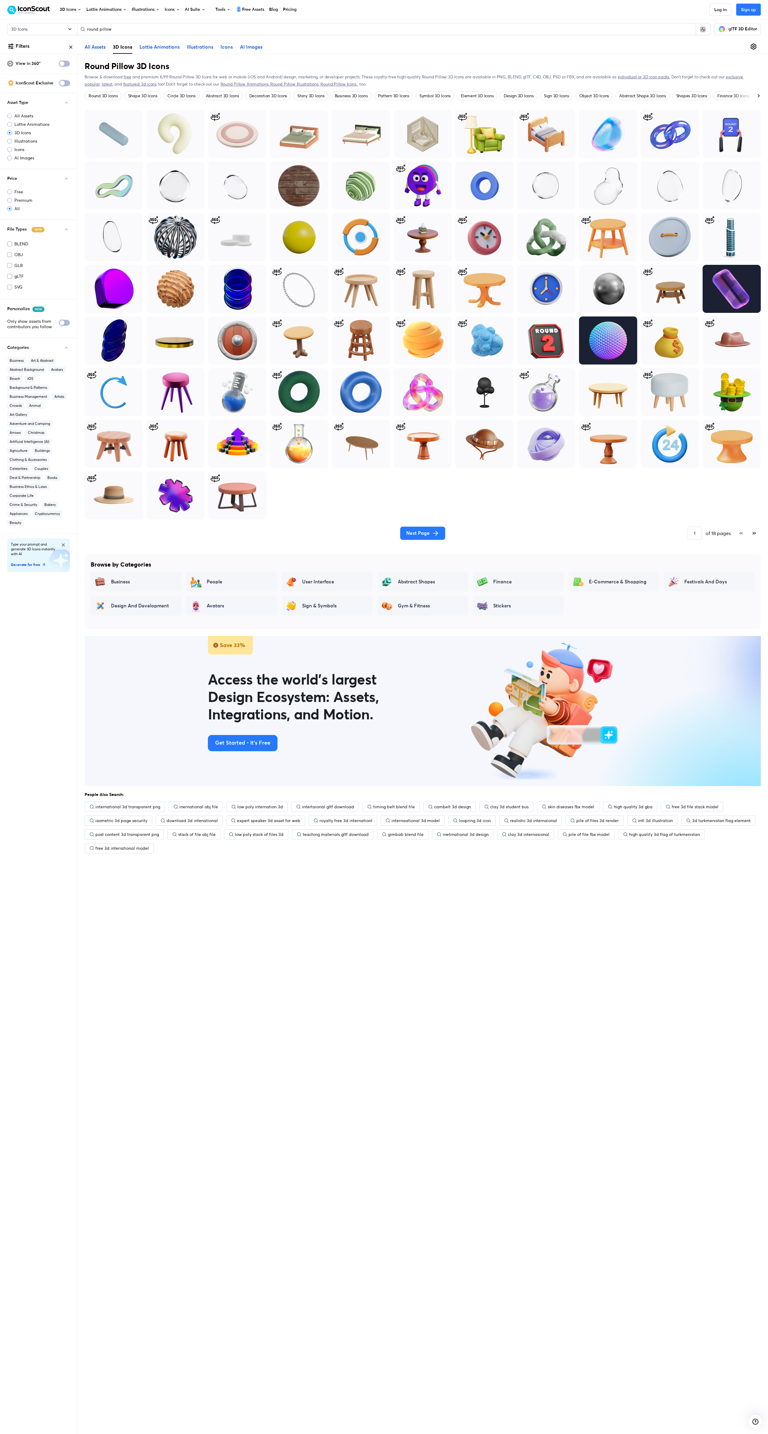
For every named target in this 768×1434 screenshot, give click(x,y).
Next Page (418, 533)
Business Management (28, 396)
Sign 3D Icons (556, 95)
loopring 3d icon (475, 820)
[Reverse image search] (703, 29)
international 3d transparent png (127, 806)
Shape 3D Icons (143, 95)
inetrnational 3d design (466, 834)
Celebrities (18, 468)
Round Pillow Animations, (245, 84)
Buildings (42, 450)
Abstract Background (27, 369)
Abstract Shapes (416, 581)
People (214, 581)
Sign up (748, 10)
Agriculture (19, 450)
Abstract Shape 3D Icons (642, 95)
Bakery (50, 504)
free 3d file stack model (695, 806)
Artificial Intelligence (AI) (29, 441)
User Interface (318, 581)
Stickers (502, 606)
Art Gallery (18, 414)
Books (52, 477)
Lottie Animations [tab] (160, 47)
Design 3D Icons (518, 95)
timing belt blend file (394, 806)
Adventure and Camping (30, 423)
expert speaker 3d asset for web (268, 820)
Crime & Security (23, 504)
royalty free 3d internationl (346, 820)
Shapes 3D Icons (691, 95)
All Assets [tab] (95, 47)
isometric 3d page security (121, 820)
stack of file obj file (197, 834)
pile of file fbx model (589, 834)
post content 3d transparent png (127, 834)
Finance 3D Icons (733, 95)
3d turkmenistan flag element (721, 820)
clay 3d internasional (528, 834)
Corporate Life (22, 495)
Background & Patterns (28, 387)
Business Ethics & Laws (28, 486)
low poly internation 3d (260, 806)
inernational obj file (198, 806)
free (127, 77)
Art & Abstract (42, 360)
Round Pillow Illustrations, (295, 84)
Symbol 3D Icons (435, 95)
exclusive (734, 77)
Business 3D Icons (351, 95)
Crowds (16, 405)
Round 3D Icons (103, 95)
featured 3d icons (140, 84)
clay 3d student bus (509, 806)
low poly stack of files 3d (259, 834)
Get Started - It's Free (242, 743)
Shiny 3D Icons (311, 95)
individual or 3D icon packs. (644, 77)
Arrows (15, 432)
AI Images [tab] (251, 47)
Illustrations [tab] (200, 47)
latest (107, 84)
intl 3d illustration (655, 820)
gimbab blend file (406, 834)
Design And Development (140, 606)
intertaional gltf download (328, 806)
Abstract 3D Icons (222, 95)
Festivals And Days (705, 581)
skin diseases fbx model (571, 806)
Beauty (15, 522)
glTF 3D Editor (742, 29)
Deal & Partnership (25, 477)
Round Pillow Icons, (339, 84)
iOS (30, 378)
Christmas (36, 432)
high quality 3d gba (633, 806)
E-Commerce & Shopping (617, 581)
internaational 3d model (416, 820)
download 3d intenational (192, 820)
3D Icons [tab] (122, 47)
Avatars (57, 369)
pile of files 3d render (597, 820)
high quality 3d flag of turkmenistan (664, 834)
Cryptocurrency (47, 513)
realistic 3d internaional (533, 820)
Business (17, 360)
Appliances (19, 513)
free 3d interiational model (122, 848)
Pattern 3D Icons (393, 95)
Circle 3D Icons (181, 95)
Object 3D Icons (594, 95)
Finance (502, 581)
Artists (59, 396)
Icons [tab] (226, 47)
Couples (41, 468)
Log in (720, 10)
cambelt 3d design (452, 806)
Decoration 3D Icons (268, 95)
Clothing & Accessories (28, 459)
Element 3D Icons (477, 95)
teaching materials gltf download (336, 834)
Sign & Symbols (319, 606)
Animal (35, 405)
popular (92, 84)
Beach (15, 378)
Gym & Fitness (414, 606)
